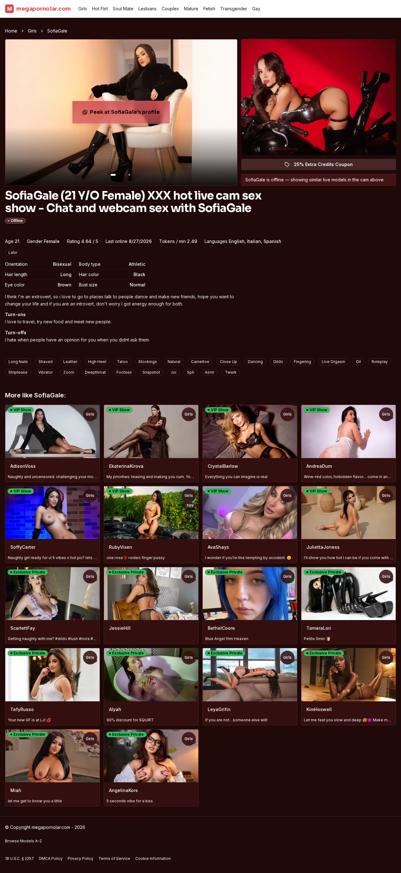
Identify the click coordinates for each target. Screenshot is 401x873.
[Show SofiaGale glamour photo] (129, 175)
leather (70, 361)
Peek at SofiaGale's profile (129, 114)
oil (358, 361)
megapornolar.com (39, 8)
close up (228, 361)
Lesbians (147, 8)
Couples (170, 8)
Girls (82, 8)
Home (11, 30)
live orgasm (333, 361)
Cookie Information (153, 858)
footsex (124, 372)
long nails (18, 361)
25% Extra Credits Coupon (327, 166)
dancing (255, 361)
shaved (46, 361)
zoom (68, 372)
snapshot (151, 372)
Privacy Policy (80, 858)
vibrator (45, 372)
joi (173, 372)
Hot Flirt (100, 8)
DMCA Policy (51, 858)
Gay (256, 8)
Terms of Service (114, 858)
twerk (231, 372)
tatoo (122, 361)
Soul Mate (123, 8)
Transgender (233, 8)
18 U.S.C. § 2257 (19, 858)
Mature (191, 8)
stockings (147, 361)
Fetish (209, 8)
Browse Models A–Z (23, 841)
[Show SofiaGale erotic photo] (113, 175)
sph (190, 372)
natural (174, 361)
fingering (302, 361)
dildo (278, 361)
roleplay (380, 361)
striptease (18, 372)
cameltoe (200, 361)
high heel (97, 361)
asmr (209, 372)
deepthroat (95, 372)
